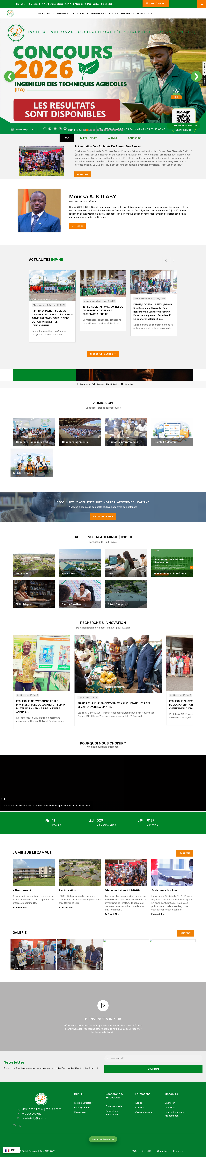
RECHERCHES (79, 13)
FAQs (134, 1151)
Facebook (84, 384)
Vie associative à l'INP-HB (122, 890)
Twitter (100, 384)
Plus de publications (101, 354)
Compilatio (108, 4)
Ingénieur (170, 1107)
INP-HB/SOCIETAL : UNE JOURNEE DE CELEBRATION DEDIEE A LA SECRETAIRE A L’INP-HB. (103, 310)
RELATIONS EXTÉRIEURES (120, 13)
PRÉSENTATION (45, 13)
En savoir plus (20, 907)
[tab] (67, 138)
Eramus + (178, 1151)
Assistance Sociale (164, 890)
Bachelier (170, 1102)
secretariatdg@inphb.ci (33, 1118)
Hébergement (22, 890)
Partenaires (80, 1112)
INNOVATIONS (97, 13)
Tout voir (185, 853)
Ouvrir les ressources (103, 1139)
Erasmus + (21, 4)
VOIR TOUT (186, 933)
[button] (166, 260)
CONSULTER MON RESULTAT (183, 125)
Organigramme (82, 1107)
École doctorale (114, 1106)
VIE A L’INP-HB (143, 13)
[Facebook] (14, 1126)
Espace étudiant (157, 3)
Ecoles (138, 1102)
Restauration (67, 890)
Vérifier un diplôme (53, 4)
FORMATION (63, 13)
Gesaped (35, 4)
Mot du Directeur (83, 1102)
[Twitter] (19, 1126)
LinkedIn (114, 384)
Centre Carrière (143, 1112)
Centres (139, 1107)
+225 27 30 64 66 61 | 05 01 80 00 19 (41, 1109)
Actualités (147, 1151)
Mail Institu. (93, 4)
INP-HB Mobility (75, 4)
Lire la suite (82, 174)
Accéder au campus (103, 516)
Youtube (128, 384)
